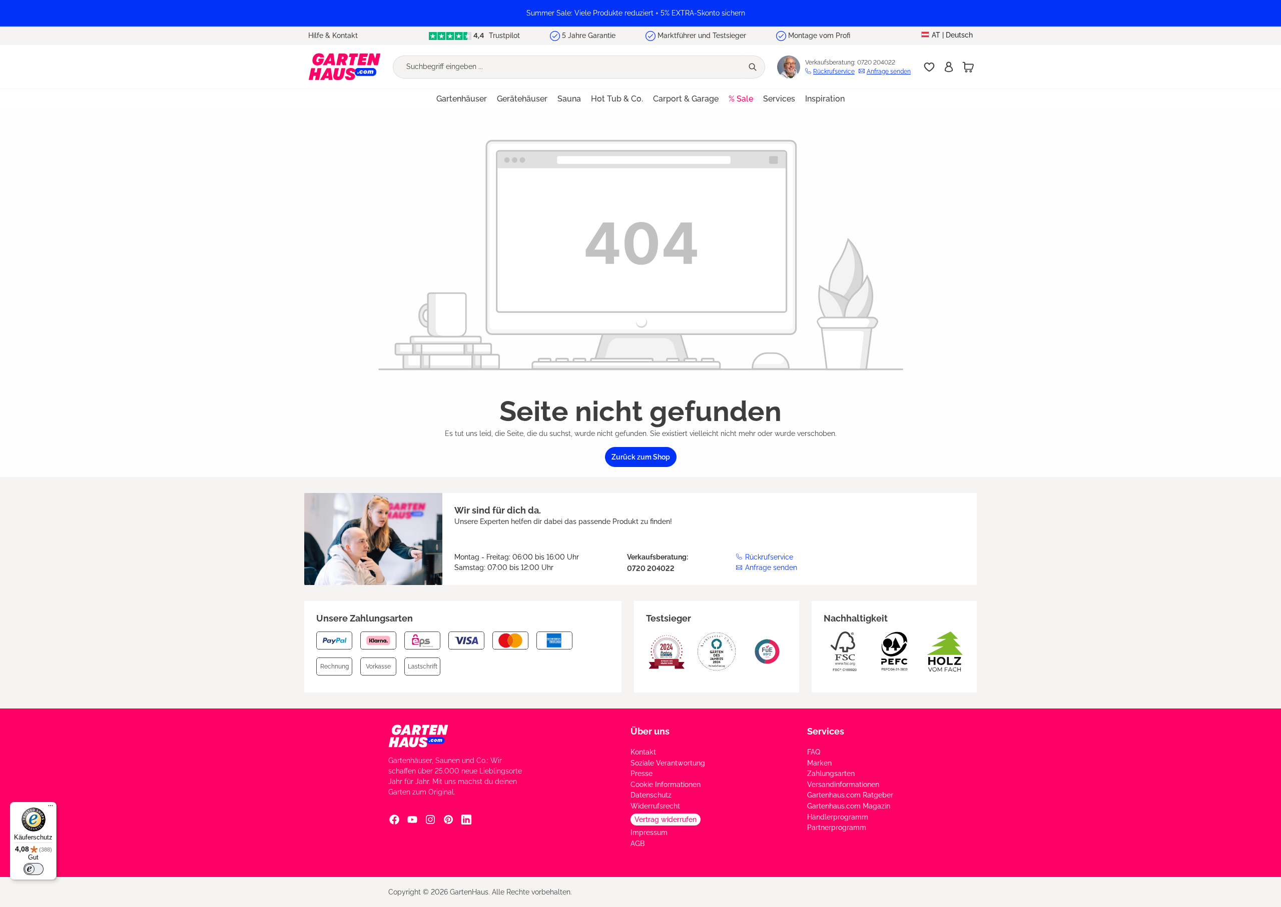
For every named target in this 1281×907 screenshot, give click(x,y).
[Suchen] (753, 67)
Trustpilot (503, 36)
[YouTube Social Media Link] (412, 819)
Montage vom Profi (819, 36)
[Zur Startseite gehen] (344, 66)
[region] (640, 13)
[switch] (34, 869)
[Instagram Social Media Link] (430, 819)
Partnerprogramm (836, 828)
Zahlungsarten (831, 774)
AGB (637, 844)
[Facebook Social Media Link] (394, 819)
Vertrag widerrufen (665, 820)
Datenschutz (651, 795)
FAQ (813, 752)
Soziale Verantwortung (667, 763)
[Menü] (51, 808)
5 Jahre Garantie (588, 36)
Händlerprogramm (837, 817)
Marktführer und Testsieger (702, 36)
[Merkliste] (929, 67)
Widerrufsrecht (655, 806)
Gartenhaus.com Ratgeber (850, 795)
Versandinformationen (843, 784)
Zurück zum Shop (640, 457)
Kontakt (643, 752)
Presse (641, 774)
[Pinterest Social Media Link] (448, 819)
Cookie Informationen (665, 784)
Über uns (650, 731)
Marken (819, 763)
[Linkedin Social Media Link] (466, 819)
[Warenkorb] (968, 67)
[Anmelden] (948, 67)
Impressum (649, 832)
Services (825, 731)
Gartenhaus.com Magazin (848, 806)
